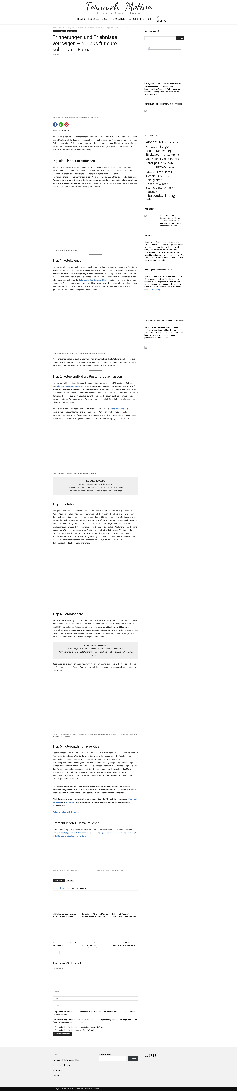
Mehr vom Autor (79, 888)
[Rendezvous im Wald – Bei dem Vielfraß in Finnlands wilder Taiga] (125, 931)
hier (159, 94)
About (105, 19)
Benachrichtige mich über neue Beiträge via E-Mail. (74, 1030)
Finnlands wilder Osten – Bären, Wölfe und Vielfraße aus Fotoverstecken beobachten (93, 945)
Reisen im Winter (157, 183)
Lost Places (164, 172)
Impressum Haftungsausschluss (66, 1060)
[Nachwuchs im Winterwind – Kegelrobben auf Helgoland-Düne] (125, 902)
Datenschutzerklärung (61, 1065)
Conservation (152, 159)
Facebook (133, 799)
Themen (81, 19)
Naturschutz (118, 19)
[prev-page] (54, 952)
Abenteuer (154, 142)
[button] (55, 124)
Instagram (70, 802)
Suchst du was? (105, 1055)
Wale (148, 199)
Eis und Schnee (169, 158)
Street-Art (169, 188)
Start (54, 28)
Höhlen (171, 167)
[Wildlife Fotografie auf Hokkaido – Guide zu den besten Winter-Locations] (66, 902)
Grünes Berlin (167, 163)
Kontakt (56, 1075)
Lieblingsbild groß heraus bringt (71, 386)
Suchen (133, 1059)
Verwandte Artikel (61, 888)
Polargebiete (154, 180)
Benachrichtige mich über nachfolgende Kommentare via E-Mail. (79, 1027)
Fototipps (70, 880)
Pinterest (57, 802)
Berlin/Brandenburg (159, 150)
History (160, 167)
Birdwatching (155, 154)
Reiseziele (93, 19)
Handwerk (149, 168)
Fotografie (70, 28)
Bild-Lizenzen (58, 1070)
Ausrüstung (152, 147)
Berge (164, 146)
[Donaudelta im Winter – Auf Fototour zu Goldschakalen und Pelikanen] (95, 902)
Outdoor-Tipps (136, 19)
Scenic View (154, 187)
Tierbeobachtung (160, 195)
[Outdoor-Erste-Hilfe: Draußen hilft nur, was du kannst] (66, 931)
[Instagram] (178, 19)
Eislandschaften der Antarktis (92, 280)
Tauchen (151, 191)
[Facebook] (174, 19)
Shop (150, 19)
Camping (173, 154)
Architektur (171, 142)
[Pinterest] (182, 19)
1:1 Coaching (154, 289)
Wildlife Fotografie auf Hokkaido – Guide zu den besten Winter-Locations (65, 916)
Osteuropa (164, 176)
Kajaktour (150, 172)
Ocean (150, 176)
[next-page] (58, 952)
